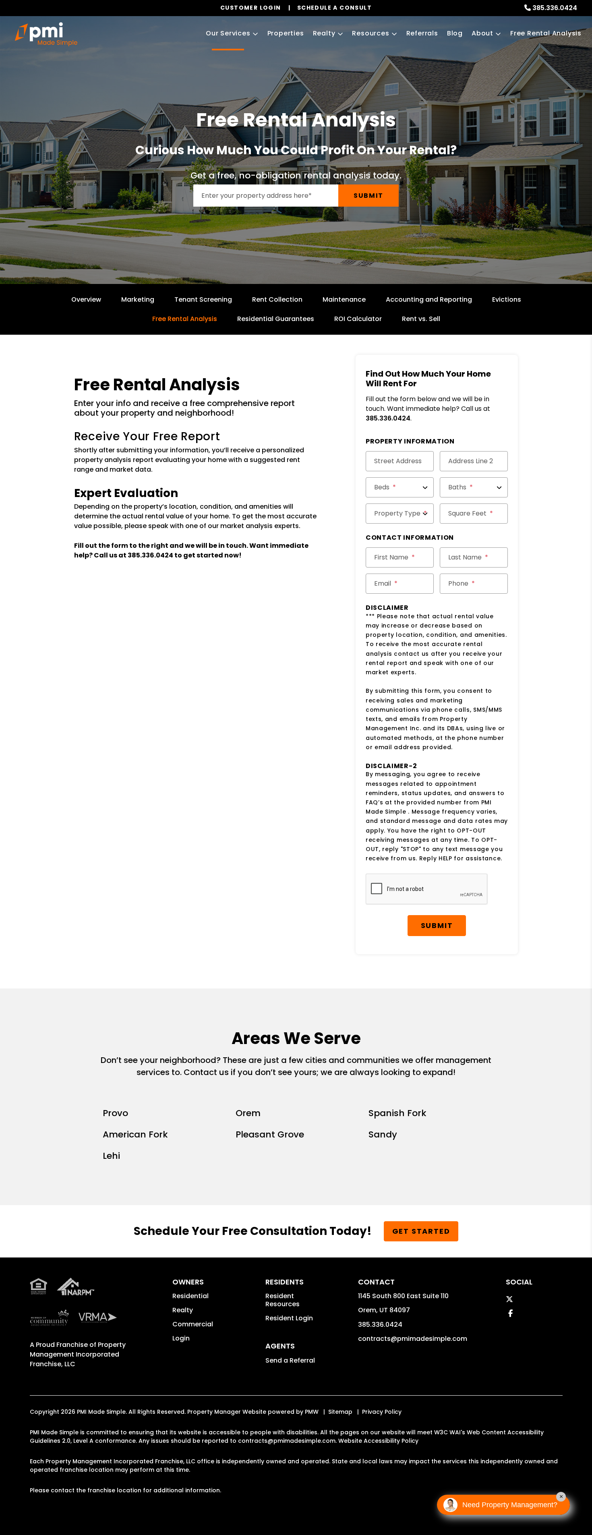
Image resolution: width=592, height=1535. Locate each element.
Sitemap (340, 1412)
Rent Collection (277, 299)
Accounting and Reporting (429, 299)
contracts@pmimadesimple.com (412, 1338)
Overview (86, 299)
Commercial (192, 1324)
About (482, 33)
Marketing (137, 299)
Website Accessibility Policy (378, 1441)
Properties (285, 33)
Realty (324, 33)
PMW (312, 1412)
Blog (455, 33)
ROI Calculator (358, 318)
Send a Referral (290, 1360)
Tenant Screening (203, 299)
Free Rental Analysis (546, 33)
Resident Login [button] (289, 1318)
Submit (368, 195)
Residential (190, 1296)
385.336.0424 (554, 7)
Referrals (422, 33)
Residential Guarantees (275, 318)
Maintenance (344, 299)
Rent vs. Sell (421, 318)
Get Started (421, 1231)
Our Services (228, 33)
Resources (370, 33)
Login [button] (181, 1338)
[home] (46, 34)
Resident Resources (282, 1300)
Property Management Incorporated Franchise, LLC (78, 1354)
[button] (509, 1299)
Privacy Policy (382, 1412)
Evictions (506, 299)
